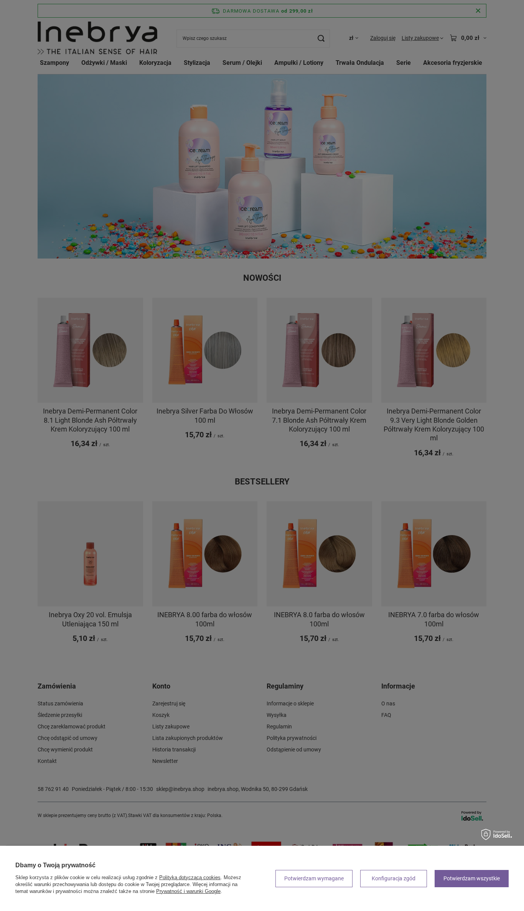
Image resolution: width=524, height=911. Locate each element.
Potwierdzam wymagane (314, 878)
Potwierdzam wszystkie (471, 878)
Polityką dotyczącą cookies (190, 877)
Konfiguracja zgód (393, 878)
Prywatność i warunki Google (188, 891)
